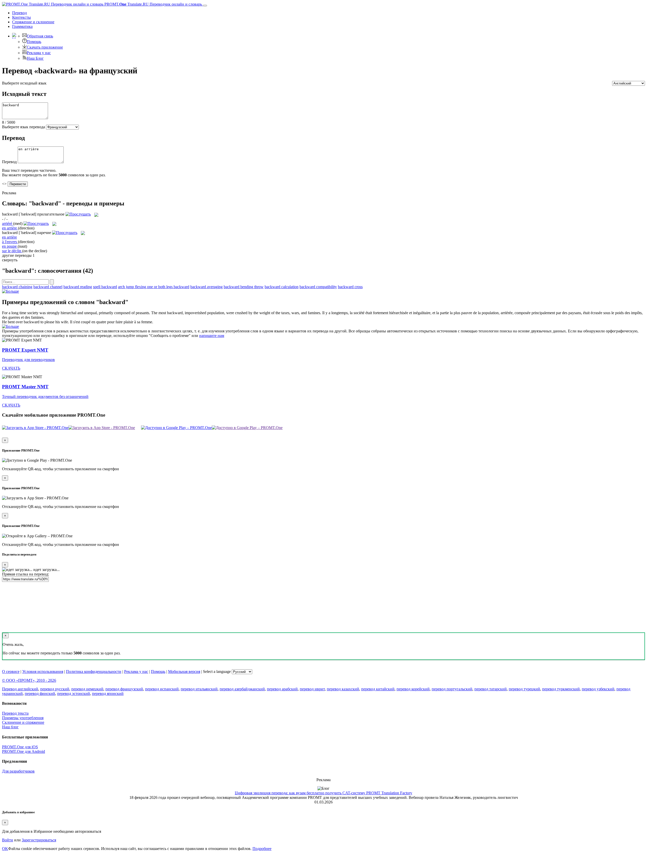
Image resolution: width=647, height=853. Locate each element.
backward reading (77, 287)
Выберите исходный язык (24, 83)
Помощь (34, 41)
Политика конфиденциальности (93, 671)
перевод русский (54, 689)
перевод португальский (452, 689)
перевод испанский (162, 689)
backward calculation (281, 287)
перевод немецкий (87, 689)
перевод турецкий (524, 689)
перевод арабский (282, 689)
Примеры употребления (22, 718)
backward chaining (17, 287)
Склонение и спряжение (23, 722)
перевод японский (108, 693)
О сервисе (10, 671)
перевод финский (40, 693)
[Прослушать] (78, 214)
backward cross (350, 287)
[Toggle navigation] (205, 5)
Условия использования (42, 671)
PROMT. (152, 4)
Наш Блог (35, 58)
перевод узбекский (598, 689)
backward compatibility (318, 287)
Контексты (21, 17)
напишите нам (211, 335)
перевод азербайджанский (242, 689)
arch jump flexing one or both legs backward (153, 287)
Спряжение (33, 22)
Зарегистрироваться (39, 840)
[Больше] (10, 291)
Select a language (217, 671)
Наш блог (10, 727)
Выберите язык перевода (23, 127)
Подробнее (261, 848)
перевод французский (124, 689)
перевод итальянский (199, 689)
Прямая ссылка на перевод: (25, 574)
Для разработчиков (18, 771)
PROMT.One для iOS (20, 747)
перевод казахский (343, 689)
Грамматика (22, 26)
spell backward (105, 287)
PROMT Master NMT (25, 386)
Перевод (19, 13)
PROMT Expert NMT (25, 350)
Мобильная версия (184, 671)
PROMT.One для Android (23, 751)
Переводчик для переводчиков (28, 359)
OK (5, 848)
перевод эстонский (73, 693)
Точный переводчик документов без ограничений (45, 396)
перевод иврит (312, 689)
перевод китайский (378, 689)
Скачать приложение (45, 47)
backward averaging (206, 287)
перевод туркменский (561, 689)
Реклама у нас (39, 53)
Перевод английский (20, 689)
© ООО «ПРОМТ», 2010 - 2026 (29, 680)
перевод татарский (490, 689)
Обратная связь (40, 36)
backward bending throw (244, 287)
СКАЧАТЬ (11, 368)
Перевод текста (15, 713)
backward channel (47, 287)
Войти (7, 840)
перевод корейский (413, 689)
